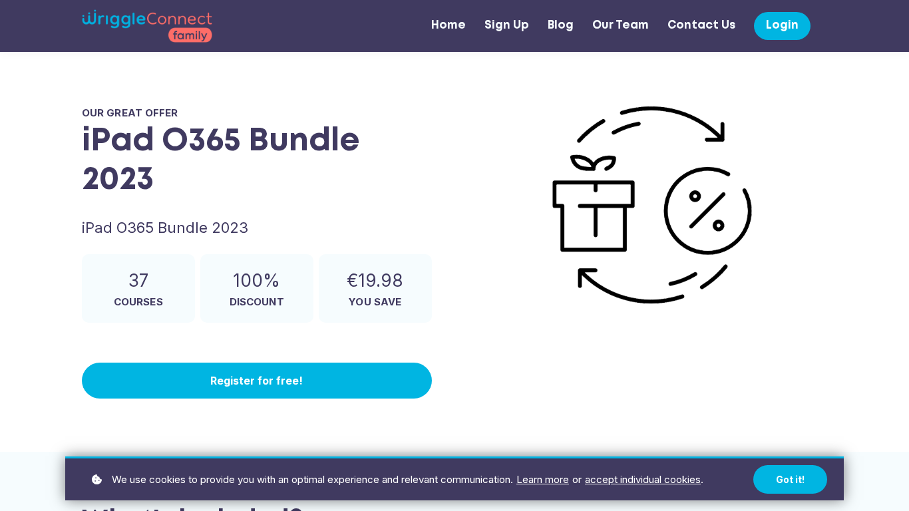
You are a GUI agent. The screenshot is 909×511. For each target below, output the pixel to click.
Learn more (542, 479)
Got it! (790, 479)
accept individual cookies (643, 479)
